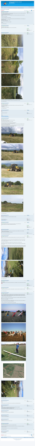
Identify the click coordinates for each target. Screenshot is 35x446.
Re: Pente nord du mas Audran (5, 25)
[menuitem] (26, 437)
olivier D (27, 112)
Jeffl (27, 400)
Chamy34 (27, 11)
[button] (33, 10)
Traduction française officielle (16, 439)
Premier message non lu (26, 10)
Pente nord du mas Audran (5, 9)
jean (27, 218)
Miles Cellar (20, 439)
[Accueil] (5, 3)
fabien (2, 405)
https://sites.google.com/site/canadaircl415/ (4, 116)
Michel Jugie (28, 28)
